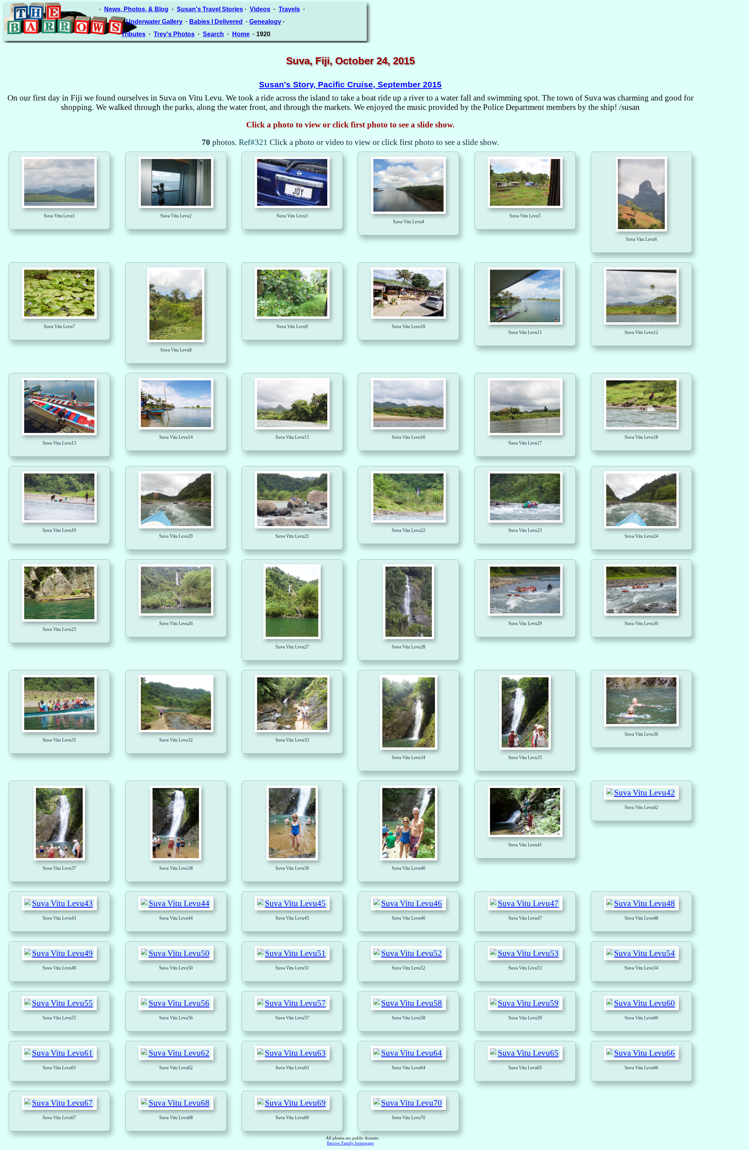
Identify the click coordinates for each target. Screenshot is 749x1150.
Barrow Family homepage (350, 1143)
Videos (260, 9)
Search (213, 34)
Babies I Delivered (216, 21)
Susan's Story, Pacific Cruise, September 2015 (350, 84)
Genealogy (265, 21)
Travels (289, 9)
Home (241, 34)
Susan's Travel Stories (210, 9)
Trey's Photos (174, 34)
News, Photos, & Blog (136, 9)
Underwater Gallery (154, 21)
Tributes (133, 34)
